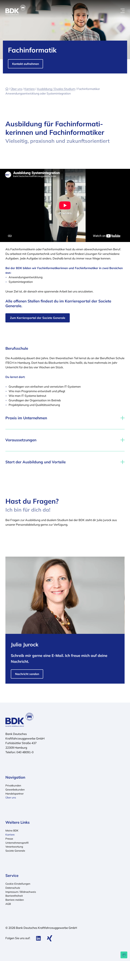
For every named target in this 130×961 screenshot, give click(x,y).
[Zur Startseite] (6, 89)
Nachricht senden (27, 674)
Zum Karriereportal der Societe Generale (37, 318)
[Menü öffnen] (123, 11)
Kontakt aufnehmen (25, 64)
